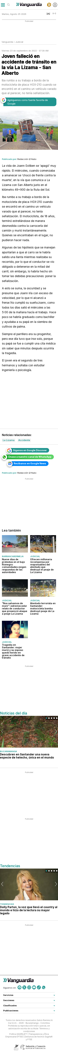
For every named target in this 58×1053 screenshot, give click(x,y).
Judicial (19, 42)
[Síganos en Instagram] (29, 987)
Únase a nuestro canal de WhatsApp (29, 456)
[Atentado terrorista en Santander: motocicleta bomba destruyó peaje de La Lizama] (43, 588)
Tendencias (7, 904)
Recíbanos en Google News (30, 463)
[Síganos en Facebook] (19, 987)
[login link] (55, 5)
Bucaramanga (8, 751)
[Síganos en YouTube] (34, 987)
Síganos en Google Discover (30, 450)
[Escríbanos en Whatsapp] (44, 987)
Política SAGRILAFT (18, 1034)
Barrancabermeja (13, 556)
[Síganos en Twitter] (24, 987)
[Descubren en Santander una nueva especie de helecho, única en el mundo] (29, 732)
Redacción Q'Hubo (26, 159)
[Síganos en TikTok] (39, 987)
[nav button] (3, 5)
